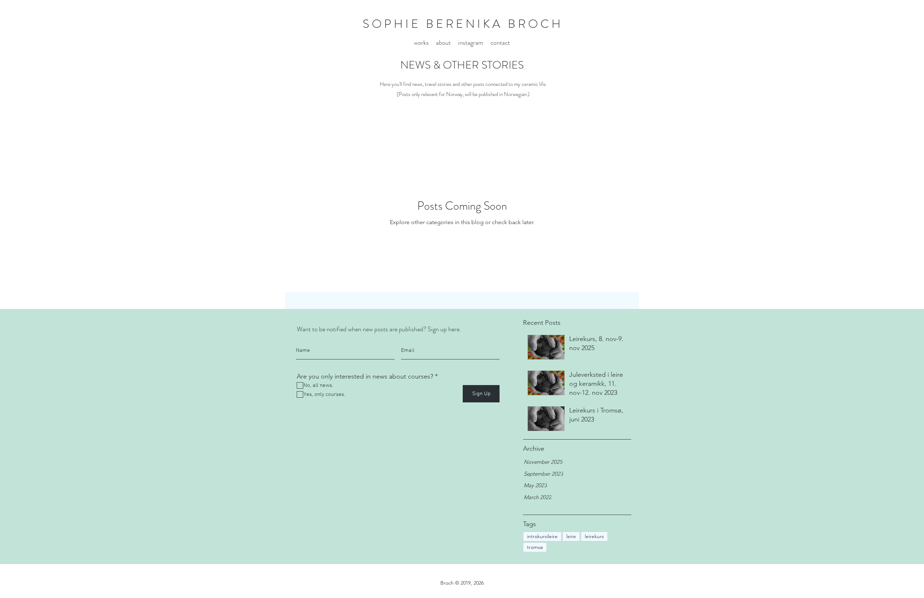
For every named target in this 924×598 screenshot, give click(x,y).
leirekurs (594, 536)
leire (571, 536)
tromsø (535, 547)
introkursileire (542, 536)
